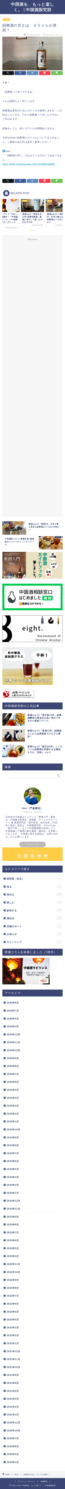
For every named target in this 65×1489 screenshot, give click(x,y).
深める (6, 20)
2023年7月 (13, 1232)
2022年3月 (13, 1327)
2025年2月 (13, 1113)
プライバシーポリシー (26, 1481)
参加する (33, 910)
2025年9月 (13, 1058)
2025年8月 (13, 1066)
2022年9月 (13, 1280)
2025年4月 (13, 1098)
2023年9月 (13, 1216)
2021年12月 (13, 1351)
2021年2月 (13, 1406)
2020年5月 (13, 1454)
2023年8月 (13, 1224)
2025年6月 (13, 1082)
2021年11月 (13, 1359)
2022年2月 (13, 1335)
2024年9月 (13, 1137)
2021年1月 (13, 1414)
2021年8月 (13, 1383)
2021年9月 (13, 1375)
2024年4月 (13, 1177)
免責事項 (44, 1481)
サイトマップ (33, 942)
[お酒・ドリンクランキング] (32, 694)
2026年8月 (13, 1002)
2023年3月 (13, 1256)
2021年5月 (13, 1391)
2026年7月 (13, 1010)
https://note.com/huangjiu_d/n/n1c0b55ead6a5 (28, 164)
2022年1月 (13, 1343)
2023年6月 (13, 1240)
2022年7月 (13, 1295)
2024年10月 (13, 1129)
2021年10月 (13, 1367)
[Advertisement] (32, 378)
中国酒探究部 (34, 825)
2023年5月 (13, 1248)
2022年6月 (13, 1303)
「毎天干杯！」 (14, 828)
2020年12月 (13, 1422)
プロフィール (32, 844)
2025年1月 (13, 1121)
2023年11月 (13, 1208)
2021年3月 (13, 1398)
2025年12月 (13, 1034)
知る (33, 886)
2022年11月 (13, 1264)
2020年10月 (13, 1430)
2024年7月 (13, 1153)
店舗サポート (33, 926)
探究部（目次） (33, 878)
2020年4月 (13, 1462)
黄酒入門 (43, 817)
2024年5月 (13, 1169)
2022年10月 (13, 1272)
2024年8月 (13, 1145)
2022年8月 (13, 1288)
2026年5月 (13, 1018)
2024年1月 (13, 1193)
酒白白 (33, 918)
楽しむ (33, 902)
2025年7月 (13, 1074)
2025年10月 (13, 1050)
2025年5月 (13, 1090)
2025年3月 (13, 1105)
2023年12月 (13, 1200)
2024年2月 (13, 1185)
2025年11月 (13, 1042)
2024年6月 (13, 1161)
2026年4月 (13, 1026)
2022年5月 (13, 1311)
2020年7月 (13, 1438)
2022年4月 (13, 1319)
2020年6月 (13, 1446)
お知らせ (33, 934)
